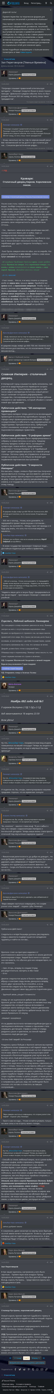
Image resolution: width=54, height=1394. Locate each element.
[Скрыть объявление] (50, 10)
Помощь (32, 1386)
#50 (51, 739)
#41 (51, 84)
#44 (51, 328)
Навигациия (26, 52)
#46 (51, 503)
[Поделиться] (47, 84)
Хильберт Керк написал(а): (13, 535)
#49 (51, 696)
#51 (51, 769)
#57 (51, 1142)
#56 (51, 1105)
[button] (52, 1392)
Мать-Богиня (8, 66)
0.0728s (38, 1390)
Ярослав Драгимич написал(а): (15, 333)
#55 (51, 925)
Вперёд (35, 1358)
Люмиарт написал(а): (11, 125)
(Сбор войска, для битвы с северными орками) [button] (22, 309)
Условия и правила (23, 1384)
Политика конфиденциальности (14, 1386)
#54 (51, 888)
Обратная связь (8, 1384)
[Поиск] (51, 3)
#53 (51, 852)
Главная (41, 1386)
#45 (51, 369)
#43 (51, 166)
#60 (51, 1306)
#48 (51, 616)
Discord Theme (9, 1381)
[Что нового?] (46, 3)
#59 (51, 1262)
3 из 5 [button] (26, 1358)
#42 (51, 120)
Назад (18, 1358)
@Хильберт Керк (15, 743)
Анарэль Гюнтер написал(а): (14, 815)
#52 (51, 811)
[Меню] (3, 3)
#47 (51, 572)
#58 (51, 1218)
